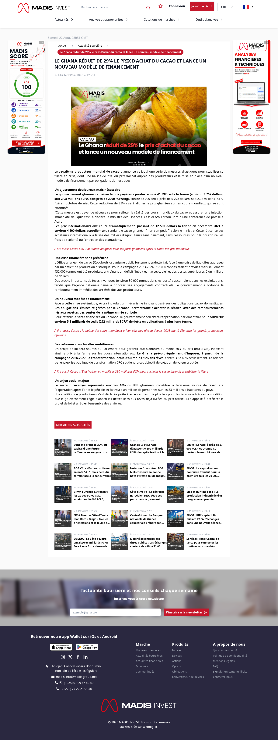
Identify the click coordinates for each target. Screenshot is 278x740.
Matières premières (148, 650)
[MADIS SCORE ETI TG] (26, 97)
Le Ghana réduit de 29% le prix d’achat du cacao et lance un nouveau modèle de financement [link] (120, 52)
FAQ (215, 666)
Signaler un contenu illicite (230, 671)
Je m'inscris (199, 6)
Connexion (177, 6)
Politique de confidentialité (230, 655)
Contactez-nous (223, 677)
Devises (177, 655)
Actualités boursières (149, 655)
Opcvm (176, 666)
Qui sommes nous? (225, 650)
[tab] (25, 151)
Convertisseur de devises (188, 677)
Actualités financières (149, 661)
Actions (176, 661)
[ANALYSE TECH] (251, 97)
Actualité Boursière (90, 45)
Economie (142, 666)
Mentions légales (224, 661)
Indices (176, 650)
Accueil (62, 45)
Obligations (179, 671)
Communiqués (145, 671)
